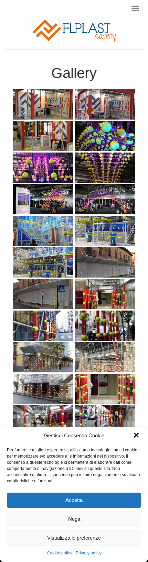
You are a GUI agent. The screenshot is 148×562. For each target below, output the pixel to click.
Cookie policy (59, 553)
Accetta (74, 500)
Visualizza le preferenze (74, 538)
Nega (74, 519)
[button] (137, 436)
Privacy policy (89, 553)
